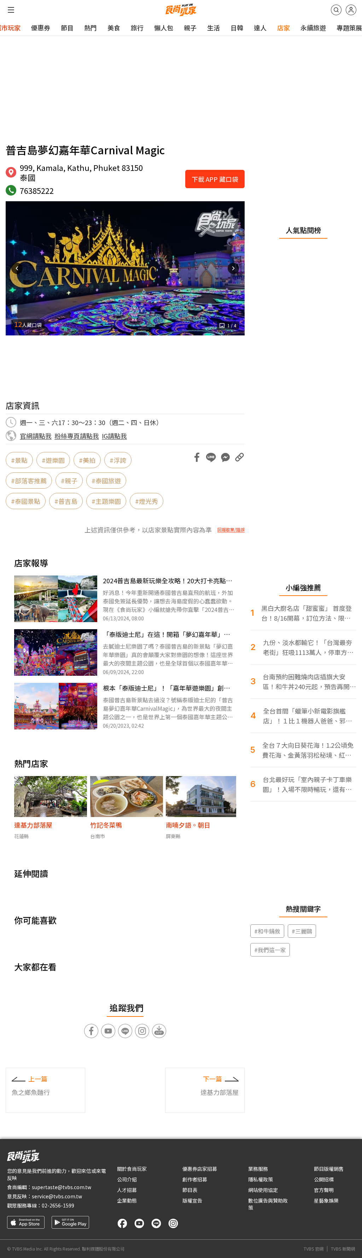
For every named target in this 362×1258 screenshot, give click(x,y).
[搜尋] (336, 10)
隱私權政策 (260, 1179)
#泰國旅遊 (106, 480)
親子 (190, 27)
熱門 (90, 27)
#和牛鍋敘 (267, 931)
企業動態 (127, 1200)
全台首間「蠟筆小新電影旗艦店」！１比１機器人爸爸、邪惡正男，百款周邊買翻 (307, 716)
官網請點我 (36, 435)
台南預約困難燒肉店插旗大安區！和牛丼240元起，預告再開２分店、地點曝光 (309, 681)
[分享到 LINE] (211, 457)
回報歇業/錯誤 (231, 529)
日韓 (236, 27)
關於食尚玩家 (132, 1168)
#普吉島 (65, 501)
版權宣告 (192, 1200)
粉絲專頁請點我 (76, 435)
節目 (67, 27)
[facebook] (122, 1223)
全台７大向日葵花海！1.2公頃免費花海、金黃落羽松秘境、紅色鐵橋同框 (308, 750)
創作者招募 (194, 1179)
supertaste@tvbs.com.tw (61, 1187)
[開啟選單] (11, 10)
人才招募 (127, 1189)
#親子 (69, 480)
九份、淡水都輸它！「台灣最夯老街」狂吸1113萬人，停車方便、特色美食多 (307, 647)
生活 (213, 27)
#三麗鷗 (302, 931)
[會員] (351, 10)
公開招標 (324, 1179)
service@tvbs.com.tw (57, 1196)
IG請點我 (114, 435)
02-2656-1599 (58, 1205)
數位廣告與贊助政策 (268, 1204)
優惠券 (40, 27)
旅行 (137, 27)
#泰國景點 (25, 501)
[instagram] (173, 1223)
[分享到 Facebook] (197, 457)
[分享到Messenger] (225, 457)
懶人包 (163, 27)
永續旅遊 (313, 27)
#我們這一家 (270, 950)
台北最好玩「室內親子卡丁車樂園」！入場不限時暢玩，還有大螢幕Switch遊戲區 (307, 784)
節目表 (189, 1189)
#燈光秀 (146, 501)
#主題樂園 (106, 501)
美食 (113, 27)
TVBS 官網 (313, 1249)
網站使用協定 (263, 1189)
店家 (283, 27)
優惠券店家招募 (199, 1168)
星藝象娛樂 (326, 1200)
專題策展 (349, 27)
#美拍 (87, 460)
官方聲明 (324, 1189)
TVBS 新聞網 (343, 1249)
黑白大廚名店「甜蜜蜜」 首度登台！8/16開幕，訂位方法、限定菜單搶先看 (306, 613)
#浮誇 (118, 460)
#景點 (19, 460)
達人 (260, 27)
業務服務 (258, 1168)
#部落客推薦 (29, 480)
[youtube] (139, 1223)
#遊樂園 (53, 460)
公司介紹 (127, 1179)
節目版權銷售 (329, 1168)
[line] (156, 1223)
